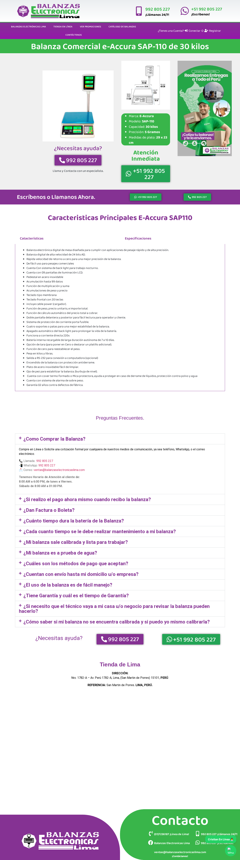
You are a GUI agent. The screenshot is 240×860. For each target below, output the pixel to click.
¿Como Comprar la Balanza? (54, 439)
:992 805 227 (44, 461)
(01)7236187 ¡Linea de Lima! (171, 834)
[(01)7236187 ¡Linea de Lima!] (150, 833)
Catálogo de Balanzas (122, 26)
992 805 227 (157, 9)
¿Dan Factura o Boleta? (49, 510)
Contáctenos (73, 35)
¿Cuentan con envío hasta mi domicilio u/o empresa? (81, 574)
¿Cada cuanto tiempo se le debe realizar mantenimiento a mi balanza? (99, 531)
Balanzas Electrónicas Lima (28, 26)
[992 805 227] (138, 11)
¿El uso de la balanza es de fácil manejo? (67, 585)
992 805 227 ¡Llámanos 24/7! (219, 834)
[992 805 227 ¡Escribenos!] (197, 842)
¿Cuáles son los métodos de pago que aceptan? (75, 563)
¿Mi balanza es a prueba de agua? (60, 553)
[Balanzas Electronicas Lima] (150, 842)
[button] (120, 439)
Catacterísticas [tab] (32, 238)
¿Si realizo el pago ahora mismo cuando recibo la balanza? (87, 499)
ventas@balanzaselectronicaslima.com (59, 470)
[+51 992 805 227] (184, 11)
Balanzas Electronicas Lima (172, 843)
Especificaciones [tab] (138, 238)
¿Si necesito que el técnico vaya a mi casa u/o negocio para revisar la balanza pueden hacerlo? (114, 608)
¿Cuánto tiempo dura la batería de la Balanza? (73, 521)
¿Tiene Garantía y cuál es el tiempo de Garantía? (76, 595)
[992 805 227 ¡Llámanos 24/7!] (197, 833)
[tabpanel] (120, 317)
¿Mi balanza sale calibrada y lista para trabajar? (75, 542)
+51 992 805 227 (206, 9)
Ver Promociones (90, 26)
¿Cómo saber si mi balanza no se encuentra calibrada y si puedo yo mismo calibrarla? (116, 622)
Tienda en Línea (62, 26)
